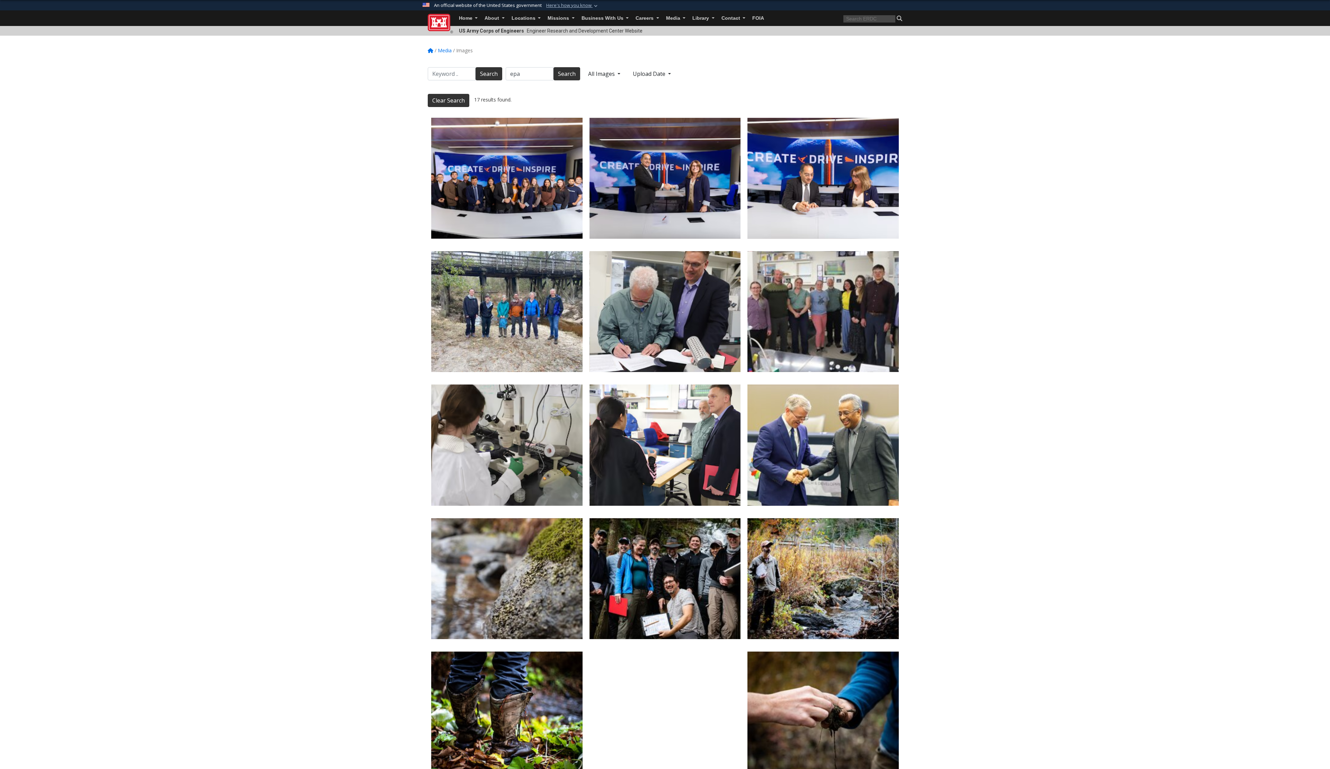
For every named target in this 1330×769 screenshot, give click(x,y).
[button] (572, 5)
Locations (524, 18)
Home (466, 18)
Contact (731, 18)
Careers (645, 18)
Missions (559, 18)
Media (674, 18)
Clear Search (448, 100)
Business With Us (603, 18)
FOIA (758, 18)
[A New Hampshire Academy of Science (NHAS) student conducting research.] (507, 444)
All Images (602, 74)
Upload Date (650, 74)
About (492, 18)
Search (489, 74)
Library (701, 18)
